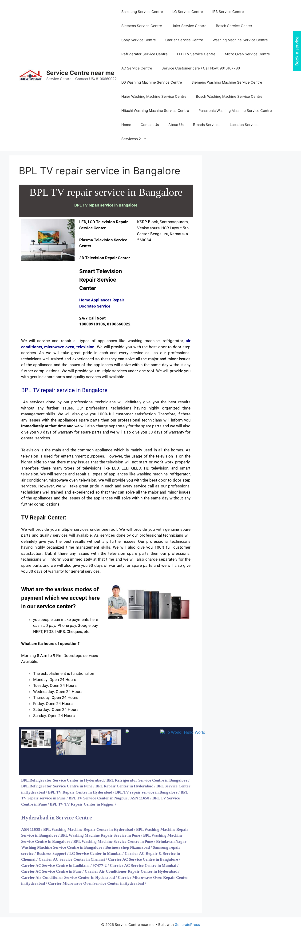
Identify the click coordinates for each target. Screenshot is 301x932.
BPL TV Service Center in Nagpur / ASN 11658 (109, 798)
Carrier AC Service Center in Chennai (72, 859)
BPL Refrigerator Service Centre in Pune (56, 786)
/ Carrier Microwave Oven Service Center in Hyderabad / (96, 883)
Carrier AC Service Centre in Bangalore (143, 859)
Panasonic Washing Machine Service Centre (235, 110)
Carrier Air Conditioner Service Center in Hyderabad (68, 877)
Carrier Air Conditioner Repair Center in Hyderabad (131, 871)
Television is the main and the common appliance (66, 450)
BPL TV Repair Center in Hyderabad (80, 792)
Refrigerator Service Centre (144, 54)
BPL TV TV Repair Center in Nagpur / (83, 804)
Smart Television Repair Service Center (100, 280)
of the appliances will (101, 364)
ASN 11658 (30, 829)
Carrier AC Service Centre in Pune (51, 871)
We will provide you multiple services (55, 529)
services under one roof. (133, 371)
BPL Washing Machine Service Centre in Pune (113, 841)
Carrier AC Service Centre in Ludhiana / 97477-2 (64, 865)
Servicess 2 (131, 139)
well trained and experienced (68, 359)
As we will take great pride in (68, 352)
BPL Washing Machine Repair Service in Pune (100, 835)
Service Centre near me (80, 72)
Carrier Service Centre (184, 40)
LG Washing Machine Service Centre (151, 82)
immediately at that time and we (50, 426)
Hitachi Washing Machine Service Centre (155, 110)
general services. (86, 571)
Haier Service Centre (188, 26)
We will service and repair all (49, 340)
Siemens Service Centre (141, 26)
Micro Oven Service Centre (247, 54)
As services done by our (46, 402)
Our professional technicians (104, 408)
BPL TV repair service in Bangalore (146, 792)
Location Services (244, 124)
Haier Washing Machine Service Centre (153, 96)
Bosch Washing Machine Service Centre (229, 96)
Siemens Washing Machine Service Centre (226, 82)
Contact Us (150, 124)
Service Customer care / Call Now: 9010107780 (201, 68)
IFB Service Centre (228, 11)
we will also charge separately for (153, 559)
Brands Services (206, 124)
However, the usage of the (130, 456)
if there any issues (71, 553)
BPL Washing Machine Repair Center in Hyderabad (88, 829)
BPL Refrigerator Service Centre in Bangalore (147, 780)
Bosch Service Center (234, 26)
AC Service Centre (136, 68)
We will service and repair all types (71, 474)
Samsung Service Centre (142, 11)
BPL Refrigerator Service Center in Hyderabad (62, 780)
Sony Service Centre (138, 40)
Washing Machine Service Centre (240, 40)
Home (126, 124)
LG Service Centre (187, 11)
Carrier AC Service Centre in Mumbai (143, 865)
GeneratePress (187, 924)
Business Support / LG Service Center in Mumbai (79, 853)
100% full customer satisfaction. (127, 414)
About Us (176, 124)
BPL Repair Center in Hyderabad (124, 786)
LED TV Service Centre (196, 54)
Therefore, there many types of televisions (61, 468)
